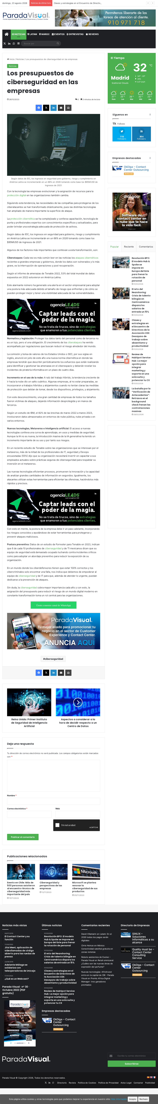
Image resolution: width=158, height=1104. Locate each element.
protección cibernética (22, 218)
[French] (154, 1077)
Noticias (19, 34)
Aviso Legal (126, 1082)
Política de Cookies (87, 1082)
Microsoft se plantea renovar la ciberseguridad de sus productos (85, 887)
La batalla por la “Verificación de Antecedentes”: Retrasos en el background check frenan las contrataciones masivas (141, 400)
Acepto (132, 1099)
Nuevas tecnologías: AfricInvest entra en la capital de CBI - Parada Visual (97, 975)
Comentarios (146, 246)
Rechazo (143, 1099)
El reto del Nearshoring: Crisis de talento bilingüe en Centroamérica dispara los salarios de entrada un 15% (141, 300)
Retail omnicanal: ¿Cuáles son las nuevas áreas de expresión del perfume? (97, 963)
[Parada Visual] (26, 16)
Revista (72, 1082)
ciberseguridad (53, 548)
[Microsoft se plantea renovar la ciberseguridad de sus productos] (86, 872)
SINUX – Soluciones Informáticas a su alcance (143, 938)
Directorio (62, 1082)
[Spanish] (148, 1077)
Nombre (12, 795)
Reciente (129, 246)
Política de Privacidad (108, 1082)
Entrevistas (75, 34)
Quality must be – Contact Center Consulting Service (143, 954)
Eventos (59, 34)
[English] (151, 1077)
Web (57, 808)
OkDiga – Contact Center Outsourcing (136, 168)
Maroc (45, 34)
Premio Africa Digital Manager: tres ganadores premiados (95, 981)
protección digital (16, 195)
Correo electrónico (17, 808)
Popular (114, 246)
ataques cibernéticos (86, 257)
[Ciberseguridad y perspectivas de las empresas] (54, 872)
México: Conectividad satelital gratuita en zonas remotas (97, 948)
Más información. (119, 1099)
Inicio (12, 59)
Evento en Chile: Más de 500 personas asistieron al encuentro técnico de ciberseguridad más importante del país (21, 888)
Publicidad (150, 1082)
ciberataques (75, 342)
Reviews (93, 34)
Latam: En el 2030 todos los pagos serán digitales (96, 937)
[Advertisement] (131, 476)
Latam (33, 34)
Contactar (138, 1082)
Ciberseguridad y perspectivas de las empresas (51, 885)
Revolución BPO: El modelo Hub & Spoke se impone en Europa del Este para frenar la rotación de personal (141, 269)
